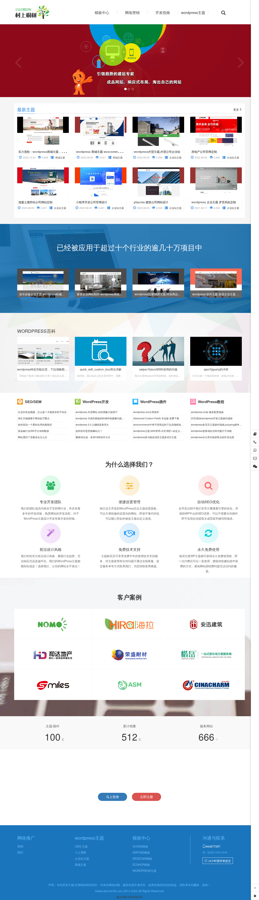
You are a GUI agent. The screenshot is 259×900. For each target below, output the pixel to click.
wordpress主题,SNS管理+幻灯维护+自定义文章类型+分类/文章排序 (169, 430)
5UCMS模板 (140, 846)
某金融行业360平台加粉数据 (33, 430)
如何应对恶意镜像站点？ (89, 430)
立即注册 (146, 796)
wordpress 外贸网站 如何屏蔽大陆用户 (97, 412)
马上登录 (112, 796)
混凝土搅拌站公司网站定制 (35, 202)
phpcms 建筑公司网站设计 (151, 202)
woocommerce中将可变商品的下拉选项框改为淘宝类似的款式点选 (169, 424)
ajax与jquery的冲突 (216, 369)
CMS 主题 (81, 846)
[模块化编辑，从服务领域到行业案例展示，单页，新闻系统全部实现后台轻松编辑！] (100, 181)
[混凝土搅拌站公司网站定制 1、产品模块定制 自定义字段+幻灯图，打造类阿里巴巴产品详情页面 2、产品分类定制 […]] (43, 181)
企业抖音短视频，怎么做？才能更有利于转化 (42, 412)
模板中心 (102, 12)
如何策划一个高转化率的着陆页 (35, 424)
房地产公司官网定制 (204, 152)
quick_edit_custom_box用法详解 (100, 369)
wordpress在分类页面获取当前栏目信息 (212, 437)
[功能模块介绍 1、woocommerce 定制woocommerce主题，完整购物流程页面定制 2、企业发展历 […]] (100, 131)
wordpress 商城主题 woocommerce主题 (102, 152)
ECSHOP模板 (141, 865)
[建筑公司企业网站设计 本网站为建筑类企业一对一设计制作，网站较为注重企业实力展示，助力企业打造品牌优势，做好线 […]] (158, 181)
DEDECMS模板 (142, 858)
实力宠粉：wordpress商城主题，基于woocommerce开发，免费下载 (62, 152)
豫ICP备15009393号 (130, 897)
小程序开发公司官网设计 (91, 202)
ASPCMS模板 (141, 852)
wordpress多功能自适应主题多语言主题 (154, 437)
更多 (236, 109)
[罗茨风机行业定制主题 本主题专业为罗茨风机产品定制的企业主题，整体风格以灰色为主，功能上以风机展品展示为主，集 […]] (216, 181)
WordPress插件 (153, 401)
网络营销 (132, 12)
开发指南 (162, 12)
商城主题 (60, 157)
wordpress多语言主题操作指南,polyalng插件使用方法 (220, 424)
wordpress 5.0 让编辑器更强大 (92, 424)
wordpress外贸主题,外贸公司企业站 (157, 152)
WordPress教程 (211, 401)
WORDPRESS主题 (144, 871)
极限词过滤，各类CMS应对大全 (93, 437)
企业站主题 (175, 157)
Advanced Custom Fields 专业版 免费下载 (156, 418)
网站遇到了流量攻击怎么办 (32, 437)
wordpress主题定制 (40, 12)
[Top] (255, 888)
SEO (20, 852)
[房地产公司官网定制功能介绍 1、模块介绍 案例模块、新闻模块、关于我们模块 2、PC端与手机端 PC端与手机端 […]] (216, 131)
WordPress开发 (96, 401)
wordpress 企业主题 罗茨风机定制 (213, 202)
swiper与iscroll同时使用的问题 (158, 369)
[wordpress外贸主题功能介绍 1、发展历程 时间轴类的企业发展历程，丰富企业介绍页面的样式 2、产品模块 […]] (158, 131)
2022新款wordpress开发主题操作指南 (211, 418)
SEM (20, 846)
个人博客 (80, 852)
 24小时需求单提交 (218, 860)
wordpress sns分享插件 (146, 412)
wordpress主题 (193, 12)
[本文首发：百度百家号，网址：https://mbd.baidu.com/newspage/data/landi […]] (43, 131)
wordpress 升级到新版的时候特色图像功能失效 (101, 418)
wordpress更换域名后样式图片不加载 (211, 430)
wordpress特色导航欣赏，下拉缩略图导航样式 (46, 369)
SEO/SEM (33, 401)
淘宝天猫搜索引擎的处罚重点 (34, 418)
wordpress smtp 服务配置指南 (207, 412)
